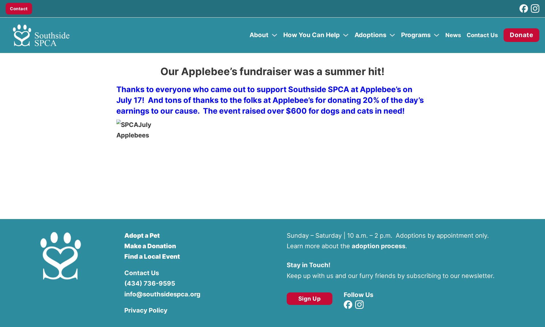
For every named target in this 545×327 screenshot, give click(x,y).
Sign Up (309, 298)
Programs (416, 35)
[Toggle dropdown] (274, 35)
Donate (521, 35)
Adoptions (370, 35)
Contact (19, 8)
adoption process (378, 246)
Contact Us (482, 35)
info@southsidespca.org (162, 294)
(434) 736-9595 (149, 283)
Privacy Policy (145, 310)
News (453, 35)
